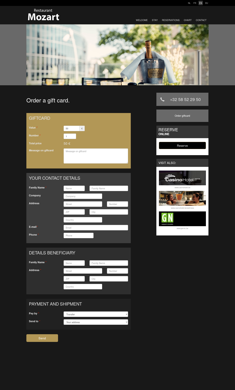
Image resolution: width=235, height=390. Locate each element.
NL (189, 2)
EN (200, 2)
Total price (35, 143)
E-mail (33, 227)
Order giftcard (182, 115)
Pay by (34, 313)
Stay (155, 20)
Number (34, 135)
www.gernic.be (182, 228)
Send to (34, 321)
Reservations (171, 20)
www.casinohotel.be (182, 187)
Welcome (142, 20)
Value (33, 127)
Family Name (37, 187)
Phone (34, 234)
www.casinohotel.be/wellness (182, 208)
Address (34, 203)
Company (35, 195)
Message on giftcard (41, 150)
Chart (188, 20)
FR (194, 2)
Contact (201, 20)
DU (206, 2)
